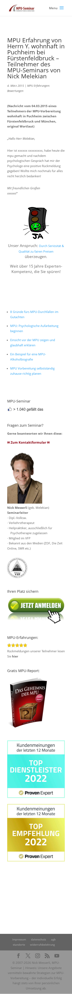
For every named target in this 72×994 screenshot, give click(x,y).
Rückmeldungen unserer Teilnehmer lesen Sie (36, 653)
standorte (19, 944)
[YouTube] (56, 956)
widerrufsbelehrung (42, 944)
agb (53, 939)
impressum (19, 939)
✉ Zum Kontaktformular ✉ (28, 442)
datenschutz (38, 939)
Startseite (13, 889)
